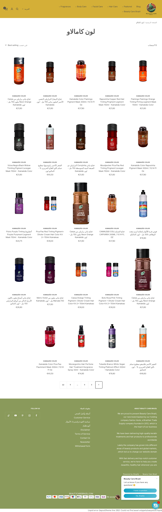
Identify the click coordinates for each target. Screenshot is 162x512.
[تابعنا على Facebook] (36, 415)
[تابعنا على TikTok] (8, 415)
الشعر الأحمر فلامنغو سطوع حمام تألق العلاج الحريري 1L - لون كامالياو (143, 367)
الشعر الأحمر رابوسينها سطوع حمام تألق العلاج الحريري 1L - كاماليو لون (50, 168)
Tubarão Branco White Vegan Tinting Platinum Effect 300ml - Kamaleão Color (112, 367)
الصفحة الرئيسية (151, 22)
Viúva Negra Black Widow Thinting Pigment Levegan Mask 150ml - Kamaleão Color (19, 168)
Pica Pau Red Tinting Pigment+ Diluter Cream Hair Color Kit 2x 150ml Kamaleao (50, 234)
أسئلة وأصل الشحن (82, 413)
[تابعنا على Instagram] (29, 415)
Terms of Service (82, 434)
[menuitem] (138, 6)
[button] (155, 505)
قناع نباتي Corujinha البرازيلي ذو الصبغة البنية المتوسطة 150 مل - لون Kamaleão (81, 168)
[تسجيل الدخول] (12, 9)
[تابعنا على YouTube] (15, 415)
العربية (27, 9)
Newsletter (85, 442)
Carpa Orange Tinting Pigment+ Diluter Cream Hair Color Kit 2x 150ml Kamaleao (81, 301)
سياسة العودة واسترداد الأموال (78, 421)
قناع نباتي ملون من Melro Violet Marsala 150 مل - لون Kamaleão (50, 299)
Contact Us (85, 438)
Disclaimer (85, 430)
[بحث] (17, 9)
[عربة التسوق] (6, 9)
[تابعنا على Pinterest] (22, 415)
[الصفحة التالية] (63, 384)
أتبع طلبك (86, 426)
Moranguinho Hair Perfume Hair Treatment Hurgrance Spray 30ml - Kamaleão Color (81, 367)
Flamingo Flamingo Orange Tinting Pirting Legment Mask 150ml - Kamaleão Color (143, 102)
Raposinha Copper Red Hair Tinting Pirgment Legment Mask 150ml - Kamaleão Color (112, 102)
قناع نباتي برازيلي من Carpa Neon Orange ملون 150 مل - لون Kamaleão (19, 102)
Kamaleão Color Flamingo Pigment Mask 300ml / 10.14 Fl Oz (81, 102)
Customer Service (82, 417)
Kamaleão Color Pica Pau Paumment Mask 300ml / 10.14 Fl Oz (50, 367)
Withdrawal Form (82, 446)
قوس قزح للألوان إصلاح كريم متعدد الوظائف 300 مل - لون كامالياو (143, 233)
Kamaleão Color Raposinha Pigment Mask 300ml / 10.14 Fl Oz (143, 168)
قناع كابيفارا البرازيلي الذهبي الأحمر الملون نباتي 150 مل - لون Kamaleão (50, 102)
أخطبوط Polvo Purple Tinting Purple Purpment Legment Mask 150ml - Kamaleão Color (19, 234)
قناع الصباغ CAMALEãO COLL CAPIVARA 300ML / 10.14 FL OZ (111, 234)
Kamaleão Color (143, 96)
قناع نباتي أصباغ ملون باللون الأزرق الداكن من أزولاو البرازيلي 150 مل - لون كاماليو (19, 301)
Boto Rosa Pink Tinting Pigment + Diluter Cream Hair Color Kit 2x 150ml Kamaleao (112, 301)
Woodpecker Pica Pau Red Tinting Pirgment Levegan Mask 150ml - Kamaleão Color (112, 168)
